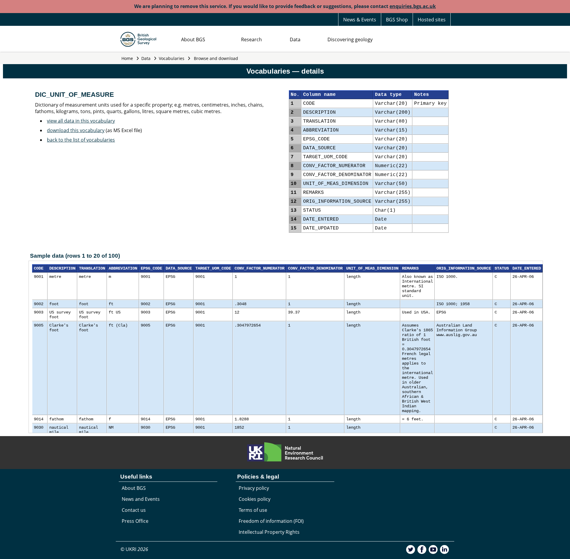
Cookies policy (254, 499)
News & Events (359, 19)
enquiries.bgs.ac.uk (413, 6)
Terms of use (253, 510)
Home (127, 58)
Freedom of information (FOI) (271, 521)
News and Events (141, 499)
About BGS (193, 39)
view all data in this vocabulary (81, 121)
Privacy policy (254, 488)
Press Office (135, 521)
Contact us (134, 510)
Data (295, 39)
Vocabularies (171, 58)
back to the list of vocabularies (81, 140)
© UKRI (134, 549)
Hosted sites (432, 19)
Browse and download (216, 58)
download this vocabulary (75, 130)
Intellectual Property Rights (269, 532)
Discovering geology (350, 39)
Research (251, 39)
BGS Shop (397, 19)
